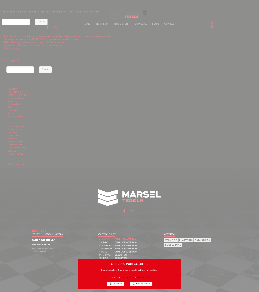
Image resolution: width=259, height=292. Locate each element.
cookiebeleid (128, 277)
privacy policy (143, 277)
